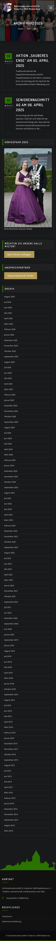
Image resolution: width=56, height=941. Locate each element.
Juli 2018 (7, 656)
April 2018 (8, 672)
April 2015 (8, 787)
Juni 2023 (8, 503)
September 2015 (11, 760)
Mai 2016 (8, 716)
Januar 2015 (9, 803)
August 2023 (9, 492)
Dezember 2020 (10, 618)
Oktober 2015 (10, 754)
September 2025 (11, 356)
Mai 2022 (8, 569)
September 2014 (11, 820)
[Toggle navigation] (51, 8)
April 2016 (8, 721)
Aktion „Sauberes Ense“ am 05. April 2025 (32, 60)
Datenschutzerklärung (11, 921)
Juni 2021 (8, 612)
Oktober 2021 (10, 596)
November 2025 (11, 345)
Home (20, 28)
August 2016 (9, 700)
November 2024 (11, 411)
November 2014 (11, 814)
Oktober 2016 (10, 689)
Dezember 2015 (10, 743)
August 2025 (9, 362)
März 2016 (8, 727)
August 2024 (9, 427)
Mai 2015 (8, 781)
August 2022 (9, 552)
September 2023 (11, 487)
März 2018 (8, 678)
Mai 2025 (8, 378)
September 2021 (11, 602)
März (36, 28)
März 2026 (8, 324)
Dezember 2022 (10, 531)
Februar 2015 (9, 798)
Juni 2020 (8, 629)
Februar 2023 (9, 525)
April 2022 (8, 574)
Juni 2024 (8, 438)
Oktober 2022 (10, 542)
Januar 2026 (9, 334)
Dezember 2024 (10, 405)
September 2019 (11, 640)
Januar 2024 (9, 465)
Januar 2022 (9, 585)
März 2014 (8, 830)
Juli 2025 (7, 367)
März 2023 (8, 520)
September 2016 (11, 694)
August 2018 (9, 651)
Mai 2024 (8, 443)
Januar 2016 (9, 738)
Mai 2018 (8, 667)
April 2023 (8, 514)
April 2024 (8, 449)
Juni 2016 (8, 711)
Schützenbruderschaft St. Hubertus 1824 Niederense (27, 7)
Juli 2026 (7, 302)
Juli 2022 (7, 558)
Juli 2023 (7, 498)
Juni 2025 (8, 373)
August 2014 (9, 825)
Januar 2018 (9, 683)
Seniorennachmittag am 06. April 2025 (33, 105)
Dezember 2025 (10, 340)
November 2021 (11, 591)
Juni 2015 (8, 776)
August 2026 (9, 296)
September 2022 (11, 547)
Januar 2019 (9, 645)
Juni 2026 (8, 307)
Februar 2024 (9, 460)
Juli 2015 (7, 770)
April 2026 (8, 318)
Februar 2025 (9, 394)
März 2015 (8, 792)
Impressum (7, 916)
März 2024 (8, 454)
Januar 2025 (9, 400)
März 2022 (8, 580)
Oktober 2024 (10, 416)
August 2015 (9, 765)
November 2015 (11, 749)
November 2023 (11, 476)
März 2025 (8, 389)
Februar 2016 (9, 732)
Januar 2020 (9, 634)
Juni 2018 (8, 662)
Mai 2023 (8, 509)
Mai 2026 (8, 313)
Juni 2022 (8, 563)
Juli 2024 (7, 433)
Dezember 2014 (10, 809)
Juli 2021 (7, 607)
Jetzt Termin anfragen (19, 254)
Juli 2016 (7, 705)
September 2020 (11, 623)
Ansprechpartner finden (20, 275)
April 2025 (8, 383)
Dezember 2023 (10, 471)
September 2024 (11, 422)
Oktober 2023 (10, 482)
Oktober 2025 (10, 351)
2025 (29, 28)
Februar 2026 (9, 329)
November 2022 (11, 536)
